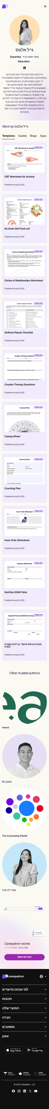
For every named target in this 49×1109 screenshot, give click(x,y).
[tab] (8, 136)
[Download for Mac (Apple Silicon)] (14, 1050)
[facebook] (13, 1091)
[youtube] (35, 1091)
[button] (44, 6)
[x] (30, 1091)
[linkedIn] (24, 1091)
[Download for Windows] (35, 1050)
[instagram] (19, 1091)
